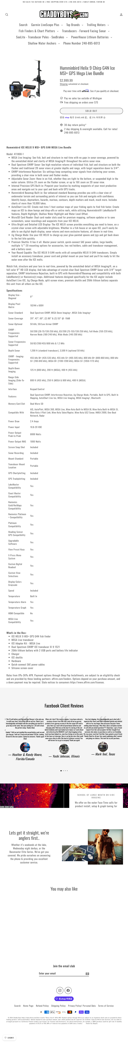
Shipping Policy (58, 1005)
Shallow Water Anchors (42, 43)
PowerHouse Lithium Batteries (90, 37)
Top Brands (73, 24)
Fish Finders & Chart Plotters (37, 31)
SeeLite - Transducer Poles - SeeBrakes (40, 37)
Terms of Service (106, 1005)
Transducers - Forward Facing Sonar (84, 31)
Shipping (64, 83)
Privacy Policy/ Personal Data (82, 1005)
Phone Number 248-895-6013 (81, 43)
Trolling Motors (96, 24)
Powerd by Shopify (92, 1023)
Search (23, 24)
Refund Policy (42, 1005)
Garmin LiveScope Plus (45, 24)
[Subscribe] (87, 973)
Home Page (28, 1005)
